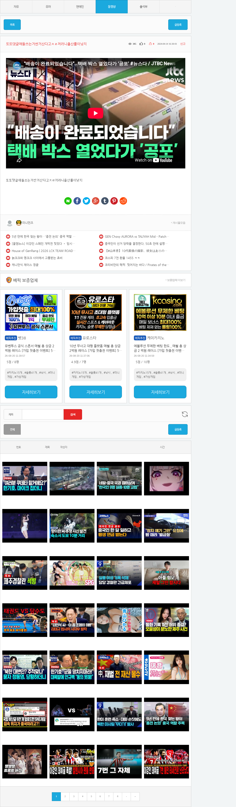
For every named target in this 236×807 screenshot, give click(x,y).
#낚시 (42, 372)
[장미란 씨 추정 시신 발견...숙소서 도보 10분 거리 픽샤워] (72, 525)
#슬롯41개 (30, 372)
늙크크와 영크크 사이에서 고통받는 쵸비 (37, 258)
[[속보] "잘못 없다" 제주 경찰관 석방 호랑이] (24, 572)
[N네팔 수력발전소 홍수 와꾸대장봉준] (72, 478)
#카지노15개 (14, 372)
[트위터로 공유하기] (86, 201)
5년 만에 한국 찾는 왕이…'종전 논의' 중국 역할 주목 (44, 236)
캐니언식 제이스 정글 (25, 264)
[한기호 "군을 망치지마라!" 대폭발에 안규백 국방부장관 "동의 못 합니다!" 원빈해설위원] (72, 667)
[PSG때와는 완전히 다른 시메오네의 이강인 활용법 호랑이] (119, 761)
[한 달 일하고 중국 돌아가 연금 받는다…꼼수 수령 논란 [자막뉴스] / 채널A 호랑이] (119, 525)
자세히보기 (31, 392)
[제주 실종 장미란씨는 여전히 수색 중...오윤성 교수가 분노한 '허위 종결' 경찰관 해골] (166, 620)
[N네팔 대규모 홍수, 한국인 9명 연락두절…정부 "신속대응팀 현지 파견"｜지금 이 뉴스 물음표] (119, 478)
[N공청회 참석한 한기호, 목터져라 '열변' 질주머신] (24, 478)
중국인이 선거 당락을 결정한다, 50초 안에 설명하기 (137, 243)
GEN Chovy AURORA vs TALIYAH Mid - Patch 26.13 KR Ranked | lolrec (137, 236)
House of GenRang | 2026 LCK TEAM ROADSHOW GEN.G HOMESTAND (44, 250)
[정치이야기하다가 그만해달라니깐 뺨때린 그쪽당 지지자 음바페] (166, 525)
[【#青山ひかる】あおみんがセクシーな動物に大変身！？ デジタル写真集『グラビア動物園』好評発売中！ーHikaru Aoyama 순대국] (119, 620)
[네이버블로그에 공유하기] (68, 201)
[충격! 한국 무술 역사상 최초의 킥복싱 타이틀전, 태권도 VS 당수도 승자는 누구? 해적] (24, 620)
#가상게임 (20, 376)
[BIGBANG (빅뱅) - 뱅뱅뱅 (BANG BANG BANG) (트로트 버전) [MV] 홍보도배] (24, 761)
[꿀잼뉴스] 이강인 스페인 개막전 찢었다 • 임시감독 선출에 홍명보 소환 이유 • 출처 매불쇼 (44, 243)
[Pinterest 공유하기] (114, 201)
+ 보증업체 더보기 (175, 280)
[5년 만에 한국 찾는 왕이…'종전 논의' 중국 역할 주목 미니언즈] (166, 714)
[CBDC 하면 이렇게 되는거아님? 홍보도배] (119, 667)
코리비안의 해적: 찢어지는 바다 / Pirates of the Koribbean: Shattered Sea (137, 264)
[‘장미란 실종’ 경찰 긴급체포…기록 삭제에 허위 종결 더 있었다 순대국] (119, 572)
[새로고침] (185, 414)
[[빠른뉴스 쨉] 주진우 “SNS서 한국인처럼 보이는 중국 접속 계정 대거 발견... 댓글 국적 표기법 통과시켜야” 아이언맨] (24, 714)
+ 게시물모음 (178, 222)
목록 (12, 24)
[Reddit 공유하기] (123, 201)
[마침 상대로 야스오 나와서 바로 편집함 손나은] (72, 714)
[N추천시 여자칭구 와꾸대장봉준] (24, 525)
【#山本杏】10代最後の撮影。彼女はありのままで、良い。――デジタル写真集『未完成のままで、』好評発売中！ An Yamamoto (137, 250)
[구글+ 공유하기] (95, 201)
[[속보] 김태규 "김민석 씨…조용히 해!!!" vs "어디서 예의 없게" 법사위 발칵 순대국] (72, 620)
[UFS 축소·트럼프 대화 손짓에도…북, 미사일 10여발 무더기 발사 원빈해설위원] (119, 714)
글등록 (177, 24)
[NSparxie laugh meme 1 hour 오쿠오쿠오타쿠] (166, 478)
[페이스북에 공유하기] (77, 201)
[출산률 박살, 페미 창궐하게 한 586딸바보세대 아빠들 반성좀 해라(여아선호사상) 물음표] (166, 572)
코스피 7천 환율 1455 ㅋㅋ (122, 258)
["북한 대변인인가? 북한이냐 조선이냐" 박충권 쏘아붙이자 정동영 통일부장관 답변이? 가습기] (24, 667)
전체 (12, 429)
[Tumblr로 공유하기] (105, 201)
